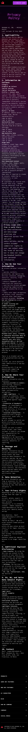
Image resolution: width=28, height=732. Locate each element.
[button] (14, 676)
